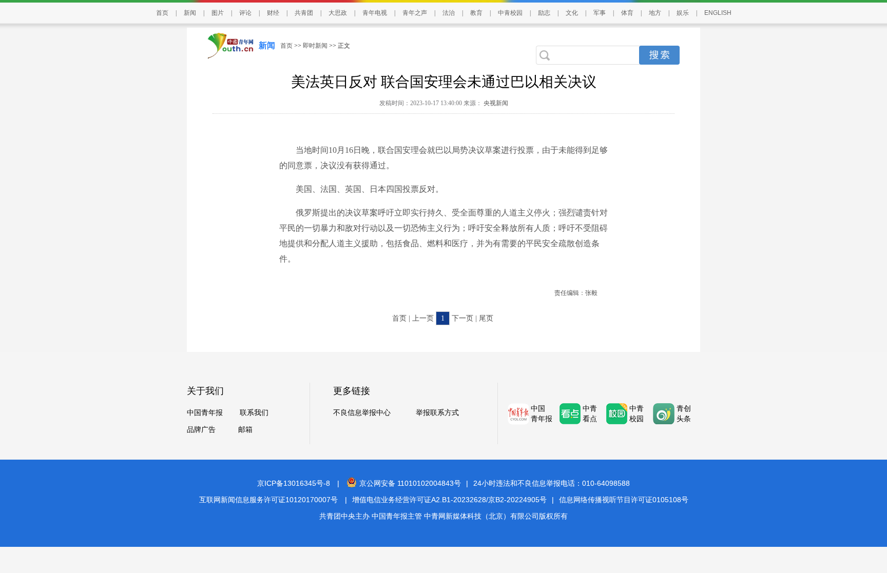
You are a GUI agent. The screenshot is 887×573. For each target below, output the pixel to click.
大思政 (338, 12)
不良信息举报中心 (362, 413)
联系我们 (254, 413)
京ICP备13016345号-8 (293, 483)
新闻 (190, 12)
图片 (217, 12)
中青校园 (510, 12)
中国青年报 (205, 413)
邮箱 (245, 429)
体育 (627, 12)
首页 (162, 12)
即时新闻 (315, 45)
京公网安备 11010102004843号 (410, 483)
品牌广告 (201, 429)
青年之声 (414, 12)
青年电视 (374, 12)
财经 (273, 12)
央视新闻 (495, 103)
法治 (448, 12)
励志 (544, 12)
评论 (245, 12)
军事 (599, 12)
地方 (655, 12)
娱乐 (683, 12)
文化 (572, 12)
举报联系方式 (437, 413)
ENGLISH (717, 12)
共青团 (304, 12)
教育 (476, 12)
